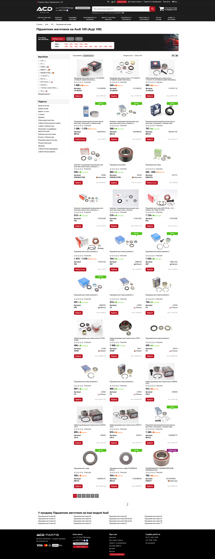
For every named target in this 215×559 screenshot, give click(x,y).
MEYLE (43, 79)
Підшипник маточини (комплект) (86, 251)
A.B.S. (43, 61)
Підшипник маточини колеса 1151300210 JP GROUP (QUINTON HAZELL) (125, 79)
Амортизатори (43, 106)
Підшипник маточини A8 (118, 516)
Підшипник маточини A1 (47, 519)
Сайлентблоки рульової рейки (49, 123)
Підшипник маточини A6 (82, 521)
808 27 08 (61, 10)
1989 (110, 47)
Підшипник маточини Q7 (153, 519)
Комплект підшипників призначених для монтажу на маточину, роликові (124, 209)
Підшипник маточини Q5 (153, 516)
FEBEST (44, 70)
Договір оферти (115, 546)
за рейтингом (87, 55)
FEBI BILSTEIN (46, 73)
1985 (90, 47)
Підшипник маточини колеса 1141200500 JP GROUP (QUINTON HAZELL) (89, 79)
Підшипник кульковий (117, 165)
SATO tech (45, 82)
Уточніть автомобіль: (43, 38)
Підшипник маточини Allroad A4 (120, 519)
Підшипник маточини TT (153, 523)
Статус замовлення (117, 554)
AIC (42, 64)
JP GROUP (44, 76)
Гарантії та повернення (117, 543)
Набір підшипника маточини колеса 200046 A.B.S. (161, 382)
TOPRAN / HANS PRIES (49, 88)
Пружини (41, 117)
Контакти (166, 2)
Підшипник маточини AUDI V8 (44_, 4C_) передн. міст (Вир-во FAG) (160, 209)
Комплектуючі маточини (47, 134)
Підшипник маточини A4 (82, 516)
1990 (66, 44)
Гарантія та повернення (152, 2)
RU (108, 2)
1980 (66, 47)
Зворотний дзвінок (83, 8)
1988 (105, 47)
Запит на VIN (122, 2)
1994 (85, 44)
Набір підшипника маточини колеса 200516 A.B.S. (125, 426)
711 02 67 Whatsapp (64, 8)
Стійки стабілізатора (46, 126)
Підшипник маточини (153, 165)
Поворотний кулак (45, 143)
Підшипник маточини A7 (82, 523)
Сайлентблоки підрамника (48, 149)
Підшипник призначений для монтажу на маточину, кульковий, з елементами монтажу (88, 122)
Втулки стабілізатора (46, 137)
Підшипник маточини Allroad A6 (120, 521)
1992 (76, 44)
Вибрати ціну (80, 139)
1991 (71, 44)
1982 (76, 47)
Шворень (41, 146)
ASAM (43, 67)
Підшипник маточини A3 (47, 523)
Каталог (112, 548)
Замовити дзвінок (80, 543)
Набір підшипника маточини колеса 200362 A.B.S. (90, 426)
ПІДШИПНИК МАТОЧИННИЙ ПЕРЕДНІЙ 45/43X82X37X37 (159, 469)
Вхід (175, 2)
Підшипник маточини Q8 (153, 521)
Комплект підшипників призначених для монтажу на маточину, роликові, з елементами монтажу (124, 122)
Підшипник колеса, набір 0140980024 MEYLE (123, 469)
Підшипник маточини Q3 (118, 523)
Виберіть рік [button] (57, 39)
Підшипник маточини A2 (47, 521)
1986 (95, 47)
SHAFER (44, 85)
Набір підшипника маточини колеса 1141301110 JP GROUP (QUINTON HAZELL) (161, 79)
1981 (71, 47)
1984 (85, 47)
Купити (78, 96)
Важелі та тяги (43, 111)
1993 (81, 44)
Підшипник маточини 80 (47, 516)
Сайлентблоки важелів (46, 152)
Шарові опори (43, 108)
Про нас (112, 551)
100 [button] (78, 39)
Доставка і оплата (135, 2)
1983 (81, 47)
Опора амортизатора (46, 120)
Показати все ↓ (44, 94)
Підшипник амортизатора (47, 140)
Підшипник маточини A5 (82, 519)
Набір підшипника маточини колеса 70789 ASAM (89, 339)
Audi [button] (69, 39)
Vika (42, 91)
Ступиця (41, 114)
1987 (100, 47)
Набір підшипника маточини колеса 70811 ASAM (125, 339)
